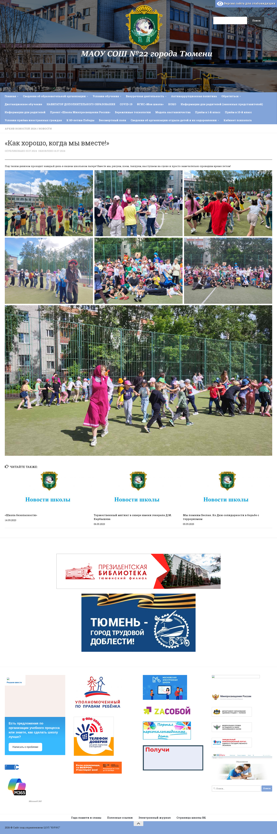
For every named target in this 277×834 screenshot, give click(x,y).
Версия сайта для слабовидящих (249, 3)
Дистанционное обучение (23, 104)
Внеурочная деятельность (145, 96)
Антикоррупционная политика (194, 96)
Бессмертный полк (112, 120)
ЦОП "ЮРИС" (51, 827)
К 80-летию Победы (80, 120)
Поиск (209, 6)
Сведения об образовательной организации (54, 96)
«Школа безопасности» (21, 515)
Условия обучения (106, 96)
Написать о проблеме (25, 747)
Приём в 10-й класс (238, 112)
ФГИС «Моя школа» (150, 104)
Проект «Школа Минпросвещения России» (80, 112)
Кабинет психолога (238, 120)
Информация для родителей (25, 112)
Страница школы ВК (191, 817)
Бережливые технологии (133, 112)
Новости (45, 128)
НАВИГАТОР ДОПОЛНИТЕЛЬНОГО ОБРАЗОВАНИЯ (81, 104)
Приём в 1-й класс (207, 112)
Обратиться (230, 96)
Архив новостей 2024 (20, 128)
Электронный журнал (154, 817)
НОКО (172, 104)
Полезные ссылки (120, 817)
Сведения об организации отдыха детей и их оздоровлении (174, 120)
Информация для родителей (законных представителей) (222, 104)
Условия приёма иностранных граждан (33, 120)
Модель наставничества (173, 112)
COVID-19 (126, 104)
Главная (10, 96)
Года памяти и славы (86, 817)
